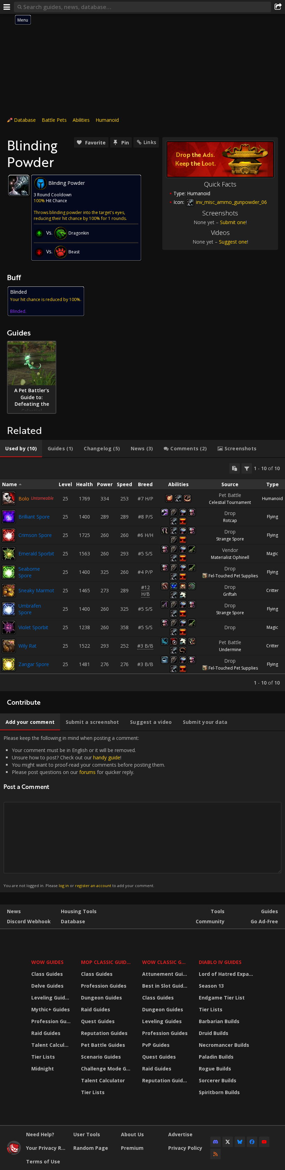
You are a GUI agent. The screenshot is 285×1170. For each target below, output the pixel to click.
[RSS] (215, 1154)
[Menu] (7, 7)
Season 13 (211, 985)
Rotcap (230, 520)
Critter (272, 590)
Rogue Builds (215, 1068)
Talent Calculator (51, 1045)
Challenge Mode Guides (107, 1068)
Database (25, 120)
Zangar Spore (33, 664)
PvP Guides (156, 1045)
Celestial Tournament (230, 502)
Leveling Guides (51, 997)
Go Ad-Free (264, 921)
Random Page (90, 1148)
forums (87, 772)
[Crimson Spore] (8, 535)
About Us (132, 1134)
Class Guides (47, 974)
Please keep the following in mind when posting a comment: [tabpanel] (84, 811)
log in (64, 885)
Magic (272, 553)
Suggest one (233, 241)
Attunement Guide (165, 974)
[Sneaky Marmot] (8, 590)
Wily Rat (27, 645)
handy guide (106, 757)
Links (150, 142)
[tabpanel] (142, 574)
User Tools (86, 1134)
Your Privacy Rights (47, 1148)
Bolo (23, 498)
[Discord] (215, 1142)
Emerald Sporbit (36, 553)
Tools (218, 911)
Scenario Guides (101, 1056)
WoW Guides (47, 962)
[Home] (14, 1152)
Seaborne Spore (29, 572)
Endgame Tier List (222, 997)
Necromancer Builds (224, 1045)
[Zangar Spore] (8, 664)
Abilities (81, 120)
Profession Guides (51, 1021)
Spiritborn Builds (219, 1092)
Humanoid (107, 120)
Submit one (233, 222)
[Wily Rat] (8, 646)
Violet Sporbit (33, 627)
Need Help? (40, 1134)
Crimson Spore (35, 535)
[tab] (21, 448)
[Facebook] (252, 1142)
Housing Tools (79, 911)
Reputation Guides (104, 1033)
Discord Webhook (29, 921)
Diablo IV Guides (220, 962)
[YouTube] (264, 1142)
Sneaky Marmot (36, 590)
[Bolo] (8, 498)
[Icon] (19, 185)
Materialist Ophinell (230, 557)
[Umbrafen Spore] (8, 609)
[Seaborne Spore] (8, 572)
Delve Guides (47, 985)
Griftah (230, 594)
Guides (269, 911)
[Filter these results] (247, 468)
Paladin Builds (216, 1056)
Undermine (230, 650)
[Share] (278, 7)
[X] (227, 1142)
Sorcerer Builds (217, 1080)
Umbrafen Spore (29, 609)
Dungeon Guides (101, 997)
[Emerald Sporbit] (8, 553)
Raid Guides (45, 1033)
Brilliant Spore (34, 516)
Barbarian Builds (219, 1021)
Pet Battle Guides (103, 1045)
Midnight (42, 1068)
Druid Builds (213, 1033)
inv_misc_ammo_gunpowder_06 (231, 202)
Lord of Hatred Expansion (227, 974)
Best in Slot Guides (165, 985)
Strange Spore (230, 539)
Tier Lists (43, 1056)
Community (210, 921)
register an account (93, 885)
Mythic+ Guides (50, 1009)
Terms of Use (43, 1161)
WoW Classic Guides (166, 962)
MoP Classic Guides (106, 962)
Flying (272, 517)
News (14, 911)
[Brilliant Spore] (8, 516)
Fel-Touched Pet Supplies (233, 576)
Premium (132, 1148)
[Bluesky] (240, 1142)
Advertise (180, 1134)
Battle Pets (54, 120)
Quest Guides (98, 1021)
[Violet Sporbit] (8, 627)
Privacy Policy (185, 1148)
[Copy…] (234, 468)
